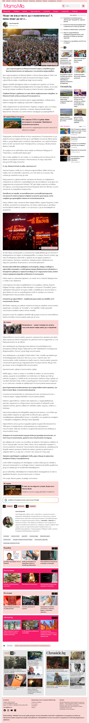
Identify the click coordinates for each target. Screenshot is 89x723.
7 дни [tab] (80, 126)
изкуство (24, 536)
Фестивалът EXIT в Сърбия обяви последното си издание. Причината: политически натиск (37, 122)
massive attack (15, 536)
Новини (33, 707)
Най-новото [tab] (73, 15)
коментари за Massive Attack (11, 543)
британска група (45, 536)
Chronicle (14, 1)
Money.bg (25, 1)
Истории (55, 11)
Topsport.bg (32, 1)
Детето (25, 11)
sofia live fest (7, 539)
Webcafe (8, 1)
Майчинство (6, 11)
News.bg (20, 1)
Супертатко (65, 11)
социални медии (34, 536)
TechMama (16, 11)
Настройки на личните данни (67, 709)
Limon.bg (59, 1)
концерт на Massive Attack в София (22, 539)
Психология (74, 141)
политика (6, 536)
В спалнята (47, 11)
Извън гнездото (75, 162)
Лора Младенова (14, 23)
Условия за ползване (36, 702)
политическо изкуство (41, 539)
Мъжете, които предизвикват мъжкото (38, 492)
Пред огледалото (35, 11)
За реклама (34, 705)
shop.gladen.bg (52, 1)
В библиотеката (75, 152)
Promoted (74, 11)
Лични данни (34, 704)
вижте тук (69, 707)
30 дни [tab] (84, 126)
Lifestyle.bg (38, 1)
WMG (4, 1)
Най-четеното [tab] (82, 15)
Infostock (45, 1)
